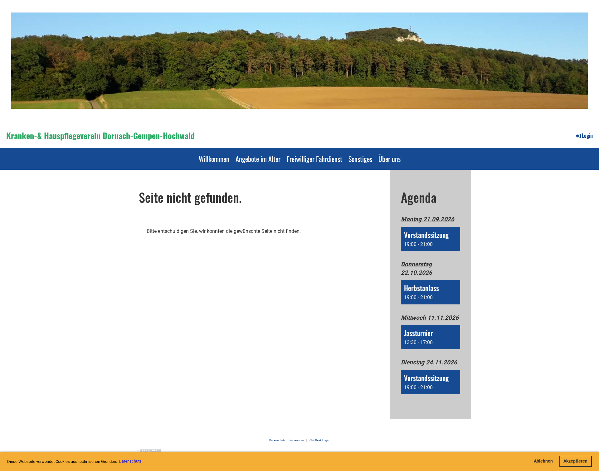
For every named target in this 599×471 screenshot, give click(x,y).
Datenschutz (277, 440)
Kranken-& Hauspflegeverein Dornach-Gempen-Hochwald (100, 135)
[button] (430, 239)
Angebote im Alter (258, 159)
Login (587, 135)
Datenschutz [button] (130, 461)
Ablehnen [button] (543, 461)
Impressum (297, 440)
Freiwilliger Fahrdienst (314, 159)
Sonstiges (360, 159)
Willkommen (214, 159)
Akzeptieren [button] (575, 461)
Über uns (389, 159)
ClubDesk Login (320, 440)
